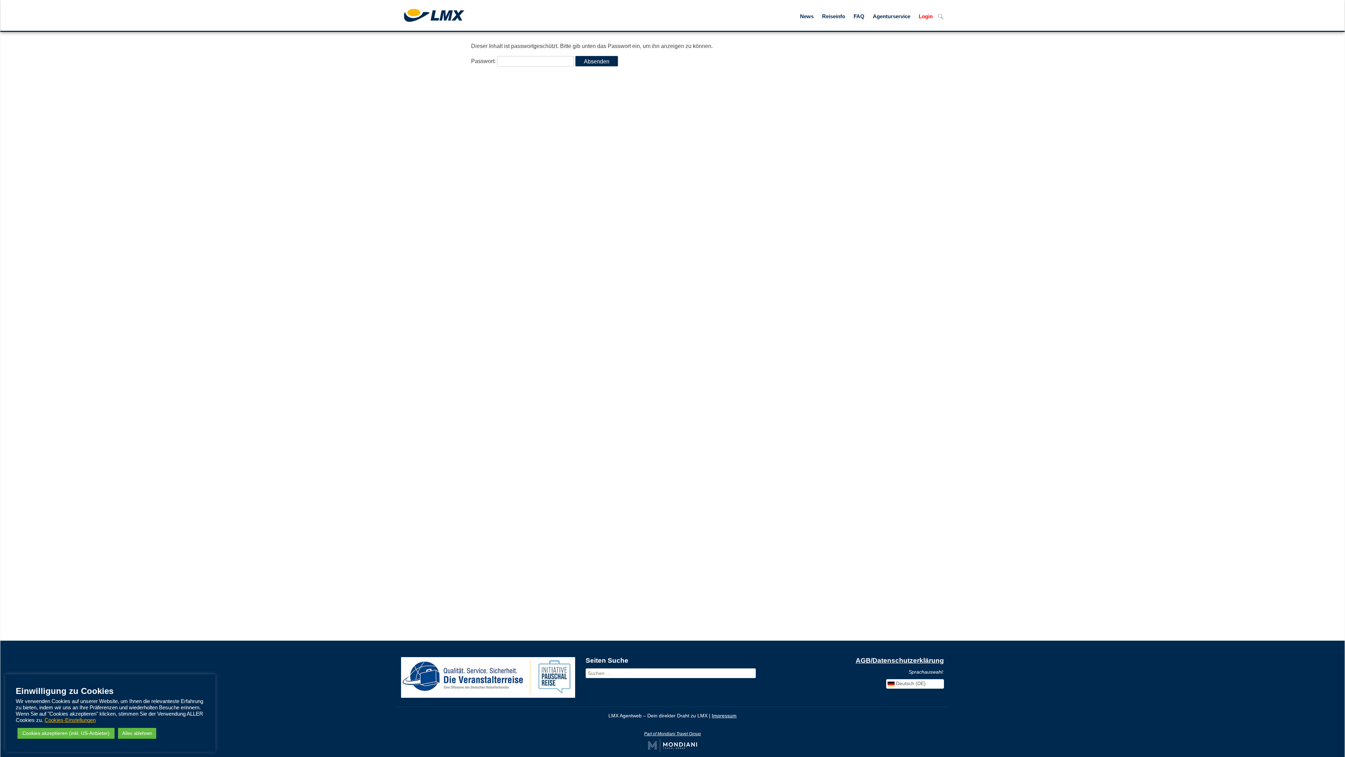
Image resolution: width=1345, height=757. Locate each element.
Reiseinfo (833, 16)
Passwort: (484, 61)
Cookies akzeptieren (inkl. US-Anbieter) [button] (66, 733)
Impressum (724, 715)
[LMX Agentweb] (428, 14)
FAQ (859, 16)
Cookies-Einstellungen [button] (70, 720)
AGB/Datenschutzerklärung (900, 660)
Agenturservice (891, 16)
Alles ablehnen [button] (137, 733)
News (807, 16)
